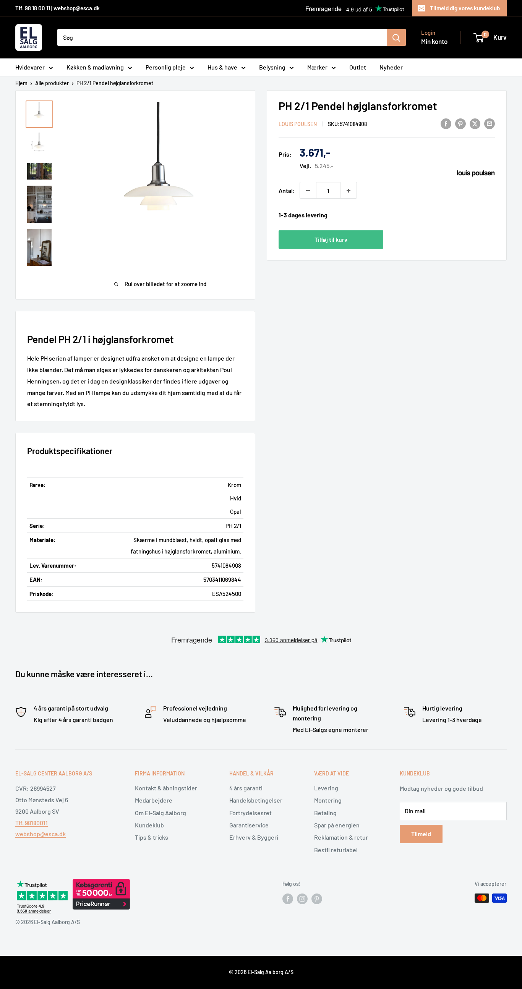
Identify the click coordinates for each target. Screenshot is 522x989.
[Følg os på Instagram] (302, 898)
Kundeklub (149, 825)
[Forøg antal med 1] (348, 191)
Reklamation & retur (341, 837)
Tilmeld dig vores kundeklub (465, 8)
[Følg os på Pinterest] (316, 898)
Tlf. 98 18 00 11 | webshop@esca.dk (57, 8)
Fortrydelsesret (250, 812)
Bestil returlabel (336, 849)
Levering (326, 788)
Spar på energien (337, 825)
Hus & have (222, 67)
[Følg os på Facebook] (287, 898)
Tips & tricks (151, 837)
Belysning (272, 67)
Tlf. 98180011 (31, 822)
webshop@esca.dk (40, 833)
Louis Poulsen (298, 124)
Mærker (317, 67)
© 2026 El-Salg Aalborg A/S (261, 972)
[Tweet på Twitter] (475, 123)
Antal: (287, 190)
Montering (328, 800)
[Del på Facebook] (446, 123)
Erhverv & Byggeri (253, 837)
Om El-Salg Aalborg (160, 812)
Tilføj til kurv (330, 239)
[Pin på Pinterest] (460, 123)
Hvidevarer (30, 67)
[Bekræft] (396, 37)
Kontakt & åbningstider (166, 788)
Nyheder (391, 67)
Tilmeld (421, 833)
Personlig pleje (166, 67)
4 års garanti (246, 788)
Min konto (434, 41)
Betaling (325, 812)
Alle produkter (52, 83)
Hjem (21, 83)
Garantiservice (249, 825)
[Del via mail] (489, 123)
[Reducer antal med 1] (308, 191)
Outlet (357, 67)
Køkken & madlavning (95, 67)
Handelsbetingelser (255, 800)
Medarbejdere (153, 800)
